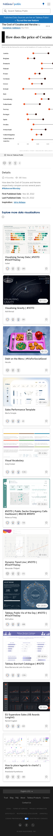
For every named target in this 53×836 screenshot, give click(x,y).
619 (23, 726)
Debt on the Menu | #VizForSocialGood (25, 358)
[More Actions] (48, 26)
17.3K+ (44, 758)
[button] (20, 825)
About (22, 798)
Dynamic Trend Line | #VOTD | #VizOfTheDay (21, 563)
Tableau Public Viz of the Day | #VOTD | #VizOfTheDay (26, 614)
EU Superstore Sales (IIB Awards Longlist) (22, 716)
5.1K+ (45, 301)
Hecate (8, 362)
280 (23, 269)
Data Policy (10, 813)
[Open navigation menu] (49, 4)
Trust (6, 798)
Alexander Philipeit (12, 568)
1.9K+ (24, 675)
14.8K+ (44, 250)
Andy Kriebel (10, 464)
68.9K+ (44, 657)
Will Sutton (9, 619)
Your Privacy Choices (38, 818)
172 (23, 574)
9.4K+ (45, 402)
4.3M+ (44, 453)
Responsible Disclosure (27, 813)
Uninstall (44, 813)
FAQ (16, 798)
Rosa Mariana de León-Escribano (18, 667)
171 (45, 352)
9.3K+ (24, 472)
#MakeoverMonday (11, 188)
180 (23, 319)
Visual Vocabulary (14, 460)
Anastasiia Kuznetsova (14, 772)
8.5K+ (44, 555)
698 (23, 624)
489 (23, 777)
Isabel (7, 263)
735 (23, 523)
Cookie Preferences (14, 818)
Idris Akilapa (19, 202)
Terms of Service (20, 809)
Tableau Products (34, 798)
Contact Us (26, 803)
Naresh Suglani (11, 721)
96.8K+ (44, 504)
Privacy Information (38, 809)
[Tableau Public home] (12, 4)
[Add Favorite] (46, 269)
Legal (8, 809)
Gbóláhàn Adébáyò (12, 28)
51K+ (45, 707)
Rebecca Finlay (11, 518)
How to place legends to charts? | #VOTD (23, 767)
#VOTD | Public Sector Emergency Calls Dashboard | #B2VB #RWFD (26, 512)
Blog (11, 798)
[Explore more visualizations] (43, 4)
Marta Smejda (10, 413)
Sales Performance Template (20, 409)
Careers (46, 798)
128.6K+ (44, 606)
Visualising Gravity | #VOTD (19, 308)
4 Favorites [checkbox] (9, 178)
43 (23, 421)
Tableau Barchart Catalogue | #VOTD (24, 663)
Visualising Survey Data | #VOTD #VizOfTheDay (22, 258)
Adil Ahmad (9, 312)
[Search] (5, 11)
